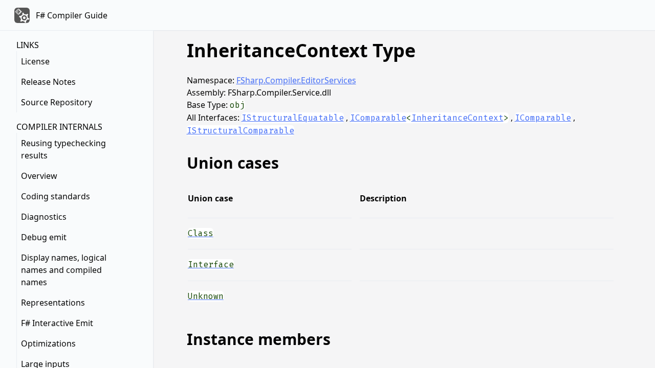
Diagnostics (44, 216)
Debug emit (44, 237)
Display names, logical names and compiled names (63, 270)
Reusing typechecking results (63, 149)
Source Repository (56, 102)
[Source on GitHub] (605, 232)
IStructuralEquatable (293, 117)
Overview (39, 175)
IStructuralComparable (240, 130)
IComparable (378, 117)
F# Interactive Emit (57, 323)
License (35, 61)
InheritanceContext (457, 117)
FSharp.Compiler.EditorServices (296, 80)
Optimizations (48, 343)
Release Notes (48, 81)
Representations (53, 302)
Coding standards (55, 196)
